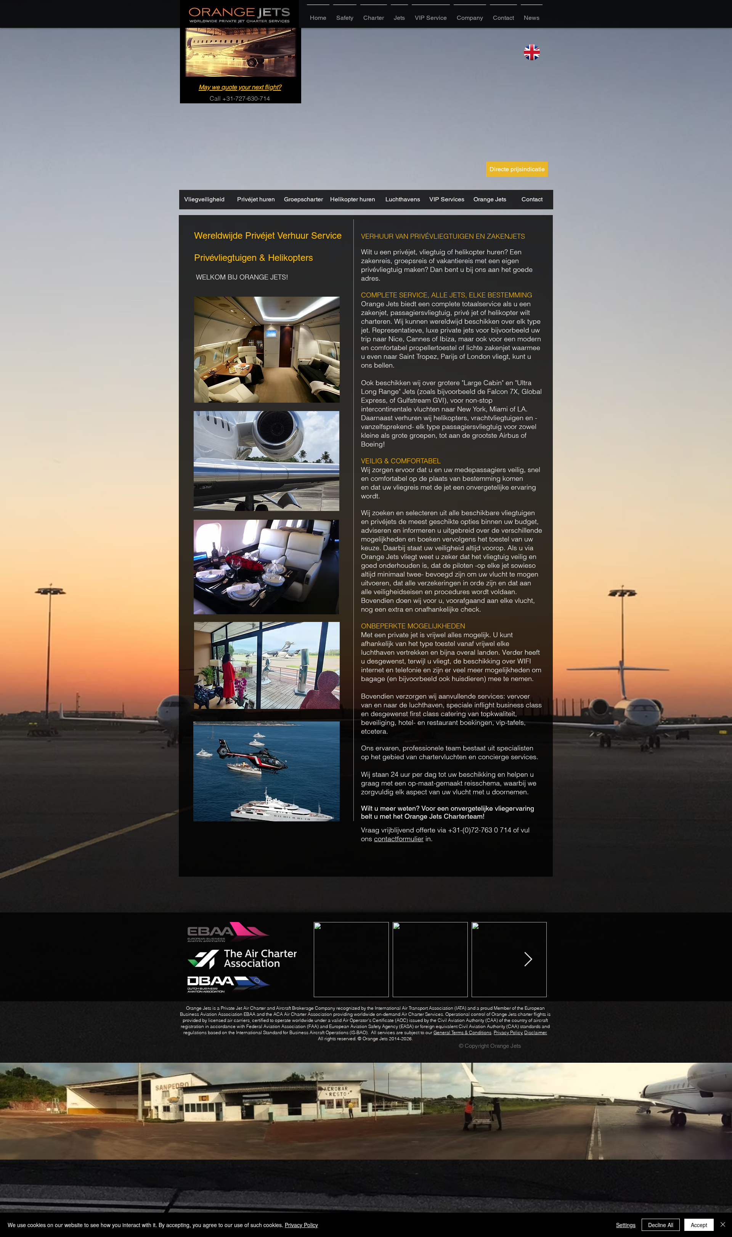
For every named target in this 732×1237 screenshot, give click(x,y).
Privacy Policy (301, 1225)
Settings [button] (626, 1225)
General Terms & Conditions (462, 1032)
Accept (699, 1225)
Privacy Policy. (508, 1032)
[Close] (722, 1225)
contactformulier (399, 838)
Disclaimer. (535, 1032)
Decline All (660, 1225)
